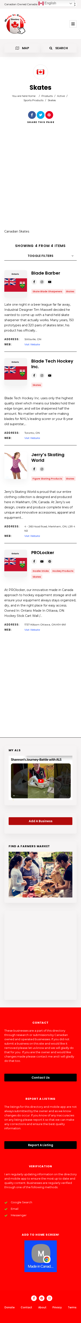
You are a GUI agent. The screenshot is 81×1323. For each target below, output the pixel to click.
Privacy (57, 1307)
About (42, 1307)
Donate (10, 1307)
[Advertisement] (40, 179)
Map (25, 48)
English (50, 3)
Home (31, 95)
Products (47, 95)
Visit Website (32, 344)
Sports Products (33, 100)
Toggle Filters (41, 256)
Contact (26, 1307)
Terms (72, 1307)
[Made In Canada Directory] (15, 24)
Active (61, 95)
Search (61, 48)
